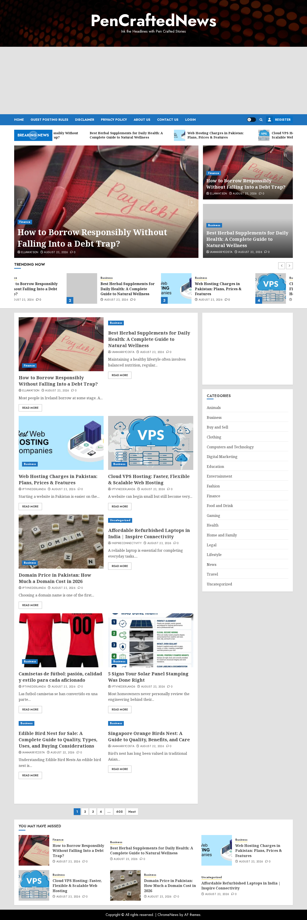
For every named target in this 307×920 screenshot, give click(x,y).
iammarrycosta (221, 252)
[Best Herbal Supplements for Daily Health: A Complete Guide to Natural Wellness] (29, 288)
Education (215, 466)
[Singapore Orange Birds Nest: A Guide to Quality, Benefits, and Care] (150, 723)
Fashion (213, 486)
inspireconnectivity (127, 543)
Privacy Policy (114, 119)
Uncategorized (120, 520)
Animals (214, 407)
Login (190, 119)
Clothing (214, 437)
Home (19, 119)
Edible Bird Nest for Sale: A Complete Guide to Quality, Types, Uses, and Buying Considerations (58, 739)
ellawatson (29, 252)
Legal (211, 545)
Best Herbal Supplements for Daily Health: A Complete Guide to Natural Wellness (247, 239)
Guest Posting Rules (49, 119)
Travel (212, 574)
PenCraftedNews (153, 20)
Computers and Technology (230, 446)
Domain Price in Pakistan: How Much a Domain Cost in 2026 (55, 578)
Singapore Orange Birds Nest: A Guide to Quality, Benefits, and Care (149, 736)
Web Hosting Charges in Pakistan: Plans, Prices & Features (165, 288)
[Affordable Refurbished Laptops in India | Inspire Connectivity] (150, 520)
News (211, 564)
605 (119, 811)
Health (212, 525)
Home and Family (222, 535)
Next (132, 811)
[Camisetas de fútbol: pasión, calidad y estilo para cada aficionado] (61, 640)
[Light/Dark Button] (251, 119)
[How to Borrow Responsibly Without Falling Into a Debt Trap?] (106, 201)
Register (283, 119)
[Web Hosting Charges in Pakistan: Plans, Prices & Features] (124, 288)
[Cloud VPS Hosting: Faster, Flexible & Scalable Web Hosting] (218, 288)
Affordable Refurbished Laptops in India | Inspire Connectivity (149, 533)
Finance (24, 222)
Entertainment (219, 476)
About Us (142, 119)
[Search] (261, 119)
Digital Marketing (222, 456)
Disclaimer (84, 119)
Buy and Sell (217, 427)
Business (214, 225)
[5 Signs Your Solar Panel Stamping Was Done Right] (150, 640)
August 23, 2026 (56, 252)
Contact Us (167, 119)
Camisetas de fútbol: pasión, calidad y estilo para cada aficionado (60, 677)
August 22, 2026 (62, 753)
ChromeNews (168, 914)
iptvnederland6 (34, 489)
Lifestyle (214, 554)
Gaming (213, 515)
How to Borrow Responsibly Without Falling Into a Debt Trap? (92, 238)
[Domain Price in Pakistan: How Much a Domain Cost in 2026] (61, 542)
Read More (30, 408)
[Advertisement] (153, 80)
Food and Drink (220, 505)
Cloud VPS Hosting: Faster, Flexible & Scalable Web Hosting (261, 288)
